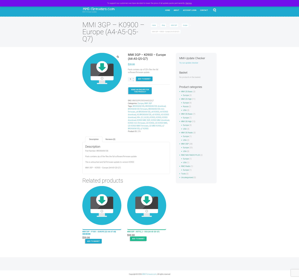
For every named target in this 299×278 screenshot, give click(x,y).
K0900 (158, 117)
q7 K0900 (144, 128)
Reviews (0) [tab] (110, 139)
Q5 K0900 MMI (161, 123)
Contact (204, 10)
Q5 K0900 (150, 123)
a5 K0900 (156, 114)
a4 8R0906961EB (143, 112)
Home (167, 10)
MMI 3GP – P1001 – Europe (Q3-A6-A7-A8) (99, 232)
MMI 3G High (186, 121)
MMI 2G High (186, 99)
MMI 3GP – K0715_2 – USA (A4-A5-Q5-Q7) (143, 232)
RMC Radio (185, 166)
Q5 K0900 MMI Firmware (138, 126)
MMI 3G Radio (187, 133)
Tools (183, 174)
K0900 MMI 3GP (143, 120)
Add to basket (144, 79)
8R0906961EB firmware (138, 109)
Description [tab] (94, 139)
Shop (163, 25)
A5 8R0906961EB (144, 114)
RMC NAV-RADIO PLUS (190, 155)
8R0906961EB (138, 106)
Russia (185, 106)
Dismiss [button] (188, 3)
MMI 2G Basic (187, 91)
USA (185, 110)
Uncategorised (187, 177)
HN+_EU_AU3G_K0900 (146, 117)
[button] (118, 57)
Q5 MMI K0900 (155, 126)
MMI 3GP (174, 25)
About (176, 10)
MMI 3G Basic (187, 114)
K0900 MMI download (160, 120)
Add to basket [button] (93, 241)
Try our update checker (188, 63)
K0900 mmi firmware (136, 123)
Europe (185, 25)
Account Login (189, 10)
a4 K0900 (155, 112)
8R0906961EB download (155, 106)
